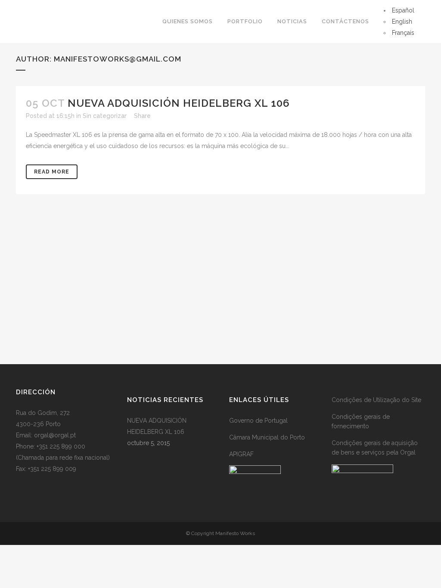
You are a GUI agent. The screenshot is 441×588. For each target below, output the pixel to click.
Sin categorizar (105, 115)
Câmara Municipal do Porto (267, 437)
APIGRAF (241, 454)
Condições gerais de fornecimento (361, 421)
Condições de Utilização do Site (376, 399)
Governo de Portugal (258, 420)
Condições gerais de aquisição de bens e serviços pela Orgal (375, 447)
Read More (51, 172)
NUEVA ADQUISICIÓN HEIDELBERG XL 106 (179, 103)
